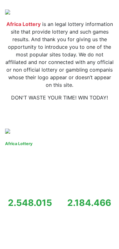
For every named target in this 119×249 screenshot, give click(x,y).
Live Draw (97, 113)
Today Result (25, 113)
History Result (63, 113)
